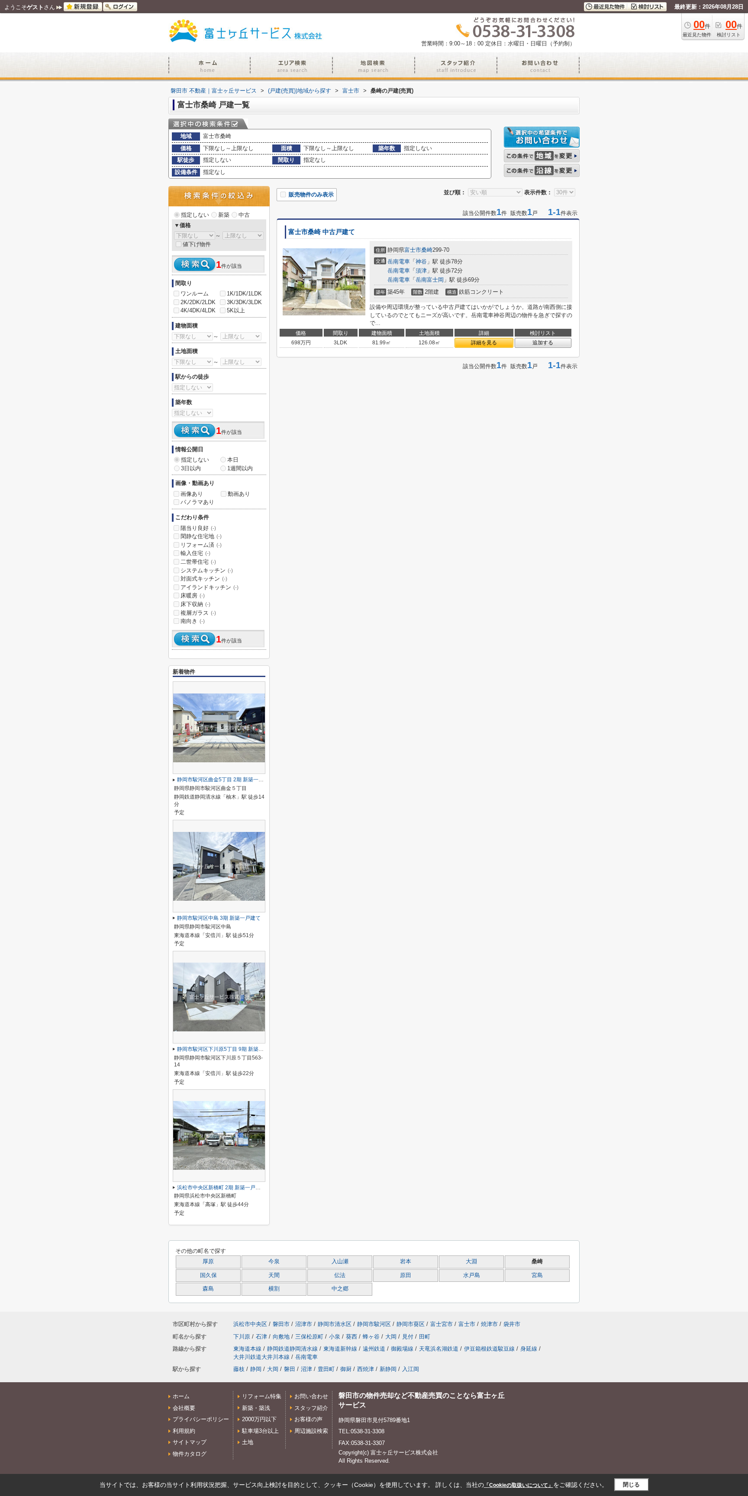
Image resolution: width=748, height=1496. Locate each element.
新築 (223, 215)
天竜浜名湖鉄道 (438, 1348)
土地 (247, 1442)
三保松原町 (309, 1336)
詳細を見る (484, 343)
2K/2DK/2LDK (198, 302)
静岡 (255, 1369)
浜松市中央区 (250, 1324)
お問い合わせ (311, 1396)
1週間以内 (240, 468)
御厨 (345, 1369)
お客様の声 (308, 1419)
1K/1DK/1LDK (244, 293)
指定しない (195, 215)
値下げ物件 (197, 244)
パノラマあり (197, 502)
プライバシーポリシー (201, 1419)
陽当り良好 (198, 528)
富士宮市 (441, 1324)
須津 (421, 270)
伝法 (339, 1275)
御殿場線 (402, 1348)
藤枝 (239, 1369)
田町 (424, 1336)
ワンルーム (195, 293)
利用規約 (184, 1431)
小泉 (334, 1336)
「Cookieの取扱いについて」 (518, 1485)
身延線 (528, 1348)
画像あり (192, 494)
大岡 (391, 1336)
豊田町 (326, 1369)
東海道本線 (247, 1348)
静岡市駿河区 (374, 1324)
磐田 (289, 1369)
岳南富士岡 (430, 279)
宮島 (537, 1275)
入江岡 (410, 1369)
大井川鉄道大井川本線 (261, 1357)
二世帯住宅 (198, 562)
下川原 (241, 1336)
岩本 (405, 1261)
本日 (233, 459)
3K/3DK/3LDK (244, 302)
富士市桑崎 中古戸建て (321, 231)
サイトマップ (189, 1442)
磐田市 (281, 1324)
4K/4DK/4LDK (198, 310)
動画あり (239, 494)
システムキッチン (207, 570)
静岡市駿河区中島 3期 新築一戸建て (219, 918)
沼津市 (303, 1324)
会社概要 (184, 1408)
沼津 (306, 1369)
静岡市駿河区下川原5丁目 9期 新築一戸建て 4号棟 (235, 1049)
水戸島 (471, 1275)
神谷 (421, 261)
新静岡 (388, 1369)
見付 (407, 1336)
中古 (244, 215)
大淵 (471, 1261)
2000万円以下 (259, 1419)
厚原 (208, 1261)
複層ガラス (198, 613)
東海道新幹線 (340, 1348)
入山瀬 (340, 1261)
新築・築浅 (256, 1408)
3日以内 (191, 468)
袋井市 (511, 1324)
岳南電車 (398, 261)
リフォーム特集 (261, 1396)
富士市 (412, 250)
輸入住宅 (195, 553)
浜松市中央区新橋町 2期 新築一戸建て (221, 1188)
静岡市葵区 (411, 1324)
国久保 (208, 1275)
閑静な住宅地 (201, 536)
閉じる (631, 1484)
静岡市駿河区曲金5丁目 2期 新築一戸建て (225, 780)
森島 (208, 1289)
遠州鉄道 (374, 1348)
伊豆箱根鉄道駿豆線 (489, 1348)
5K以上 (236, 310)
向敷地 (281, 1336)
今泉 (274, 1261)
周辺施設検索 (311, 1431)
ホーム (181, 1396)
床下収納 (195, 604)
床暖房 (193, 595)
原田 (405, 1275)
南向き (193, 621)
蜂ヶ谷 (371, 1336)
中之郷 (340, 1289)
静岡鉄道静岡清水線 (292, 1348)
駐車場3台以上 (260, 1431)
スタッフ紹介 (311, 1408)
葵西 (351, 1336)
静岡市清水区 (334, 1324)
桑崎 (426, 250)
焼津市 (489, 1324)
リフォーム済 (201, 545)
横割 (274, 1289)
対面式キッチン (204, 578)
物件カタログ (189, 1454)
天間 (274, 1275)
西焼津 (365, 1369)
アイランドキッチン (210, 587)
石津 (261, 1336)
